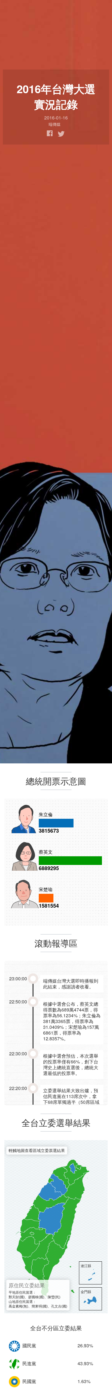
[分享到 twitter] (61, 133)
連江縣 (86, 1265)
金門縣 (86, 1291)
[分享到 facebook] (50, 133)
